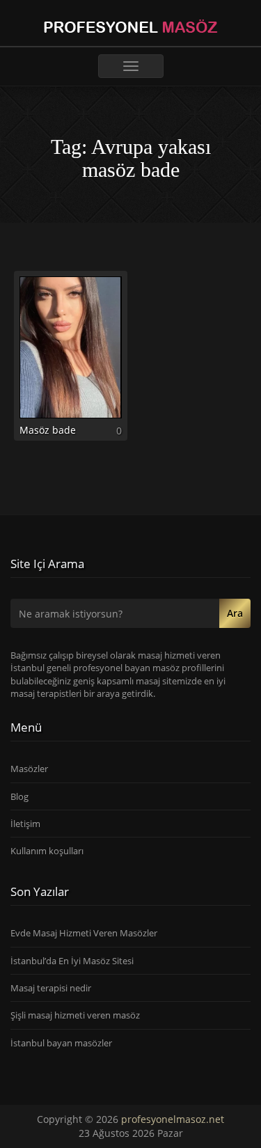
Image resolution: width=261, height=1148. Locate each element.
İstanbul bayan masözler (61, 1043)
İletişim (25, 823)
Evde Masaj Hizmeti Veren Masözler (83, 933)
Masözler (29, 768)
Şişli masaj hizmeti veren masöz (75, 1015)
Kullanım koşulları (47, 850)
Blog (19, 796)
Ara (235, 613)
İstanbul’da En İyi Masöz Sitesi (72, 960)
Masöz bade (47, 430)
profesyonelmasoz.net (172, 1119)
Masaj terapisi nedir (50, 988)
